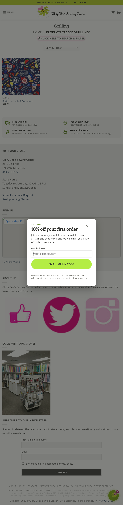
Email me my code (61, 264)
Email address (38, 248)
